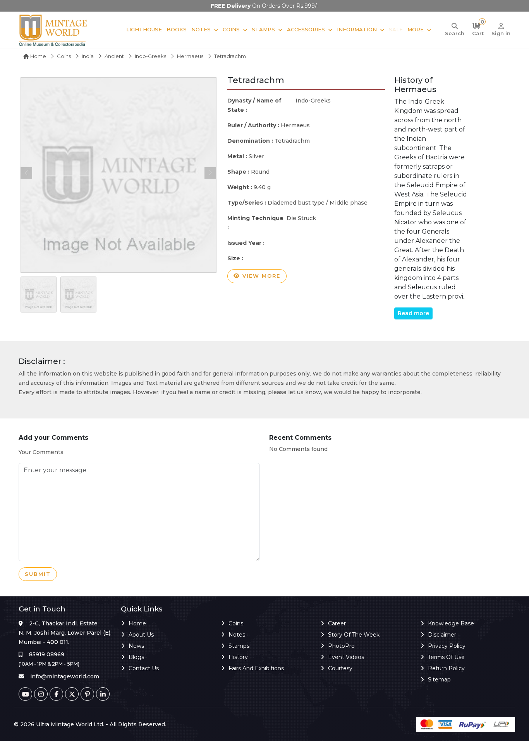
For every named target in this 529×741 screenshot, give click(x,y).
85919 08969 (46, 654)
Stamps (263, 29)
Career (337, 623)
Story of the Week (354, 634)
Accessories (306, 29)
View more (260, 276)
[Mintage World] (53, 30)
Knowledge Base (451, 623)
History (238, 657)
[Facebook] (56, 694)
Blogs (136, 657)
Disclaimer (442, 634)
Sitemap (439, 679)
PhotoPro (341, 645)
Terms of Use (446, 657)
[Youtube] (25, 694)
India (88, 56)
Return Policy (446, 668)
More (415, 29)
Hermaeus (190, 56)
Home (37, 56)
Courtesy (340, 668)
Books (177, 29)
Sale (396, 29)
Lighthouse (144, 29)
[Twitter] (72, 694)
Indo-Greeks (150, 56)
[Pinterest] (87, 694)
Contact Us (144, 668)
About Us (141, 634)
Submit (38, 574)
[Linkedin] (103, 694)
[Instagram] (41, 694)
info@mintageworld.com (64, 676)
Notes (201, 29)
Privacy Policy (446, 645)
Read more (413, 313)
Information (357, 29)
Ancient (114, 56)
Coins (231, 29)
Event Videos (346, 657)
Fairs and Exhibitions (256, 668)
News (136, 645)
